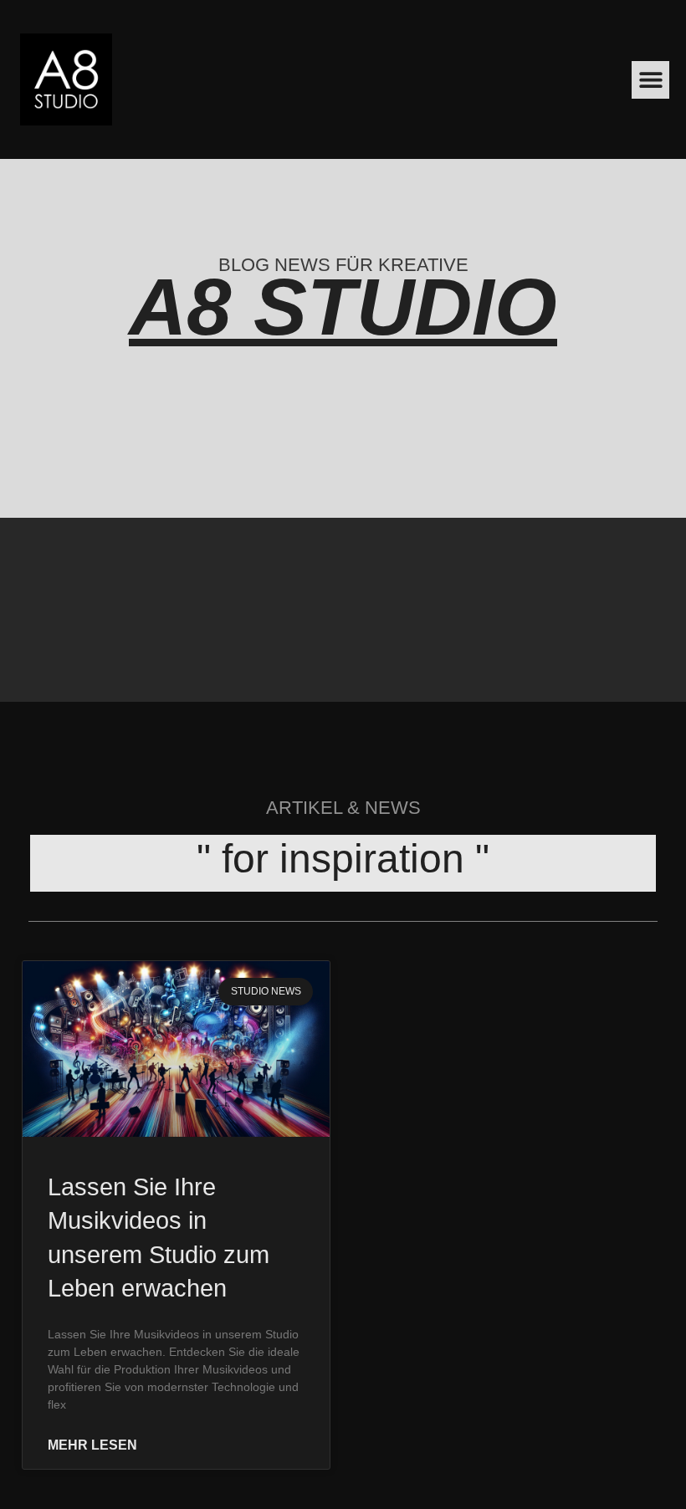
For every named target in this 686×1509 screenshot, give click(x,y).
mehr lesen (92, 1445)
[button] (650, 80)
